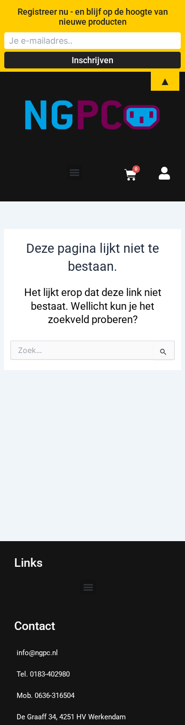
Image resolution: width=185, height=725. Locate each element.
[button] (74, 172)
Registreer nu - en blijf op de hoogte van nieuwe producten (93, 17)
